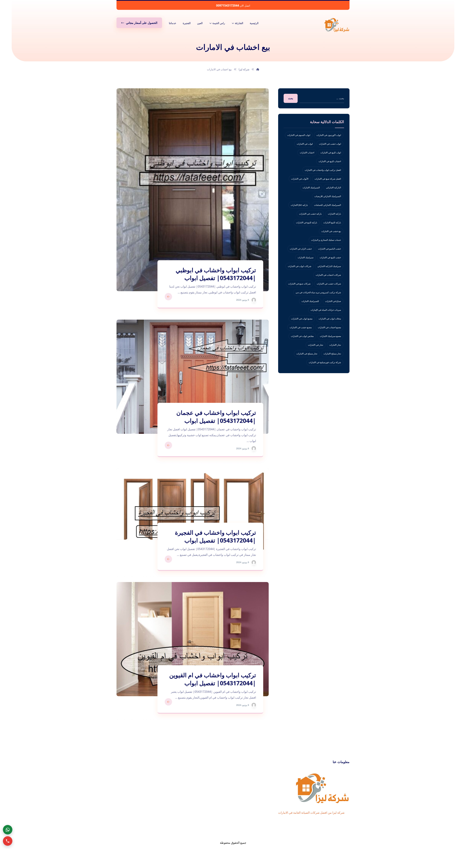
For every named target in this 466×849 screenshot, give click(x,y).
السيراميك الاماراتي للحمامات (327, 205)
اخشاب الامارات (307, 152)
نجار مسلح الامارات (332, 353)
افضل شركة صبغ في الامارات (328, 178)
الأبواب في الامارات (299, 178)
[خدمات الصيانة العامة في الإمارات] (337, 24)
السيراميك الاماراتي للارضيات (327, 196)
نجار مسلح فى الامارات (306, 353)
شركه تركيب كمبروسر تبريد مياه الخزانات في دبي (318, 292)
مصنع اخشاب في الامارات (329, 327)
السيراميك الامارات (311, 187)
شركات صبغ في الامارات (299, 283)
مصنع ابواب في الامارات (301, 318)
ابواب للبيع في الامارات (330, 152)
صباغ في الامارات (333, 301)
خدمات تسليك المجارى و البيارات (326, 239)
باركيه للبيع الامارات (332, 222)
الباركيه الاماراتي (333, 187)
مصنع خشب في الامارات (301, 327)
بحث (290, 98)
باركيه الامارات (334, 213)
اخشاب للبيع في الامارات (330, 161)
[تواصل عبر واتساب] (7, 829)
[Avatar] (254, 300)
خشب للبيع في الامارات (330, 257)
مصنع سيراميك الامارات (330, 336)
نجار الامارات (335, 344)
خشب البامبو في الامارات (329, 248)
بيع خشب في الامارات (331, 231)
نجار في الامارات (315, 344)
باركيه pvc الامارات (299, 205)
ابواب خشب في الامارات (330, 143)
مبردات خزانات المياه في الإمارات (326, 309)
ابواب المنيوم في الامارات (298, 135)
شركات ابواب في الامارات (299, 266)
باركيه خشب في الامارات (310, 213)
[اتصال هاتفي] (7, 841)
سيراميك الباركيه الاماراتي (329, 266)
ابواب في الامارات (305, 143)
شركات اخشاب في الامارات (328, 274)
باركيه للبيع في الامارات (306, 222)
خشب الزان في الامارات (301, 248)
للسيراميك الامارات (310, 301)
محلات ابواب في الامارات (330, 318)
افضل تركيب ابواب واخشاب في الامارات (323, 170)
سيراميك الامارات (305, 257)
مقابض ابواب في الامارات (302, 336)
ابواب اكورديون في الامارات (328, 135)
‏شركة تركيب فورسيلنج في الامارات (325, 362)
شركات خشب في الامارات (329, 283)
